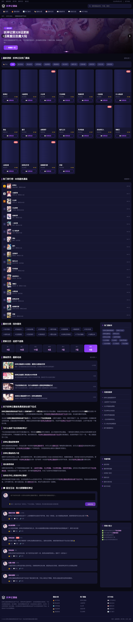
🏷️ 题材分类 (38, 11)
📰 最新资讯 (110, 609)
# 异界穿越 (41, 329)
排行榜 (14, 1)
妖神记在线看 (106, 337)
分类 (127, 619)
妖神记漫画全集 (78, 459)
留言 (130, 619)
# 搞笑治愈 (7, 334)
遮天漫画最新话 (108, 428)
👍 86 (10, 531)
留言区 (27, 1)
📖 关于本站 (83, 11)
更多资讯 (92, 357)
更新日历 (20, 1)
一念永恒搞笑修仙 (109, 419)
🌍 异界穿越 (56, 606)
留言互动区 (107, 486)
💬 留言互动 (72, 11)
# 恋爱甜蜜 (18, 334)
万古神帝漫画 (57, 468)
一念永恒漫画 (106, 343)
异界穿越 (38, 64)
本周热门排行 (108, 473)
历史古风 (100, 64)
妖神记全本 (116, 333)
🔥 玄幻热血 (56, 600)
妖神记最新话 (106, 333)
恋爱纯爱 (82, 64)
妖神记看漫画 (25, 459)
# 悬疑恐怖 (76, 329)
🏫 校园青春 (56, 609)
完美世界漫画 (67, 468)
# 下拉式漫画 (79, 334)
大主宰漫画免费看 (109, 406)
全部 (12, 64)
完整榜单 (126, 179)
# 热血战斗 (18, 329)
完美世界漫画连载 (109, 415)
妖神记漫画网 (52, 459)
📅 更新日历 (50, 11)
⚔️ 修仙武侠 (56, 603)
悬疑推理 (56, 64)
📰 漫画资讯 (61, 11)
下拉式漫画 (125, 343)
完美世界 (82, 609)
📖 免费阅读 (10, 100)
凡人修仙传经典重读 (110, 424)
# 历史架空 (30, 334)
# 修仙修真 (30, 329)
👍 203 (10, 543)
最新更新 (8, 1)
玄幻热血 (20, 64)
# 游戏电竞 (41, 334)
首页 (3, 1)
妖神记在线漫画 (24, 448)
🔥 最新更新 (16, 11)
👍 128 (10, 519)
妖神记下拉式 (65, 421)
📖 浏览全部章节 (11, 48)
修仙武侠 (29, 64)
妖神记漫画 (9, 16)
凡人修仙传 (116, 343)
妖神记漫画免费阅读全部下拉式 (57, 414)
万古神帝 (114, 340)
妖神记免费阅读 (46, 421)
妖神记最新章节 (39, 446)
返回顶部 (106, 464)
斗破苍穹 (82, 603)
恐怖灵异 (91, 64)
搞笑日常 (73, 64)
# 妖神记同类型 (66, 334)
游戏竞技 (109, 64)
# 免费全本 (91, 334)
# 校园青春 (64, 329)
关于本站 (127, 1)
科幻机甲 (65, 64)
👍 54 (10, 556)
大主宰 (82, 606)
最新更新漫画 (108, 469)
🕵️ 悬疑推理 (56, 612)
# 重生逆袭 (53, 334)
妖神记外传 (37, 471)
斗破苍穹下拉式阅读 (110, 402)
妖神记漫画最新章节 (110, 398)
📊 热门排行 (27, 11)
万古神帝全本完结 (109, 411)
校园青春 (47, 64)
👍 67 (10, 568)
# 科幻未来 (87, 329)
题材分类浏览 (108, 482)
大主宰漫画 (47, 468)
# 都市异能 (53, 329)
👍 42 (10, 581)
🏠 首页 (5, 11)
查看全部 (126, 58)
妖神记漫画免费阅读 (108, 330)
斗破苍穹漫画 (38, 468)
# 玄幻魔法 (7, 329)
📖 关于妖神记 (111, 600)
